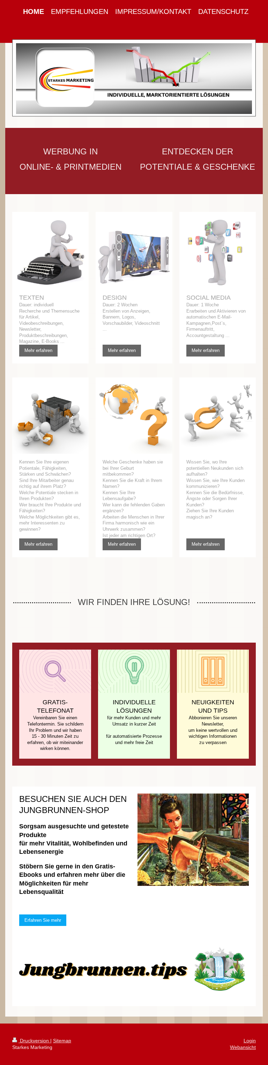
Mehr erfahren (38, 350)
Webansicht (243, 1047)
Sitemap (62, 1040)
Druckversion (34, 1040)
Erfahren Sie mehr (42, 920)
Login (250, 1040)
